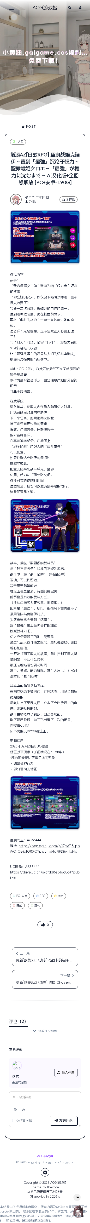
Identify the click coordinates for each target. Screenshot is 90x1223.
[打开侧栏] (77, 1197)
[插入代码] (23, 1110)
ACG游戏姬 (58, 1182)
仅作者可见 (24, 1120)
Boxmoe (53, 1187)
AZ (20, 141)
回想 (60, 896)
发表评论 (65, 1120)
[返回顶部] (78, 1211)
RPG (42, 896)
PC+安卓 (21, 896)
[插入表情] (15, 1110)
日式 (19, 905)
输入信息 (68, 1072)
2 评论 (70, 199)
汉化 (37, 905)
